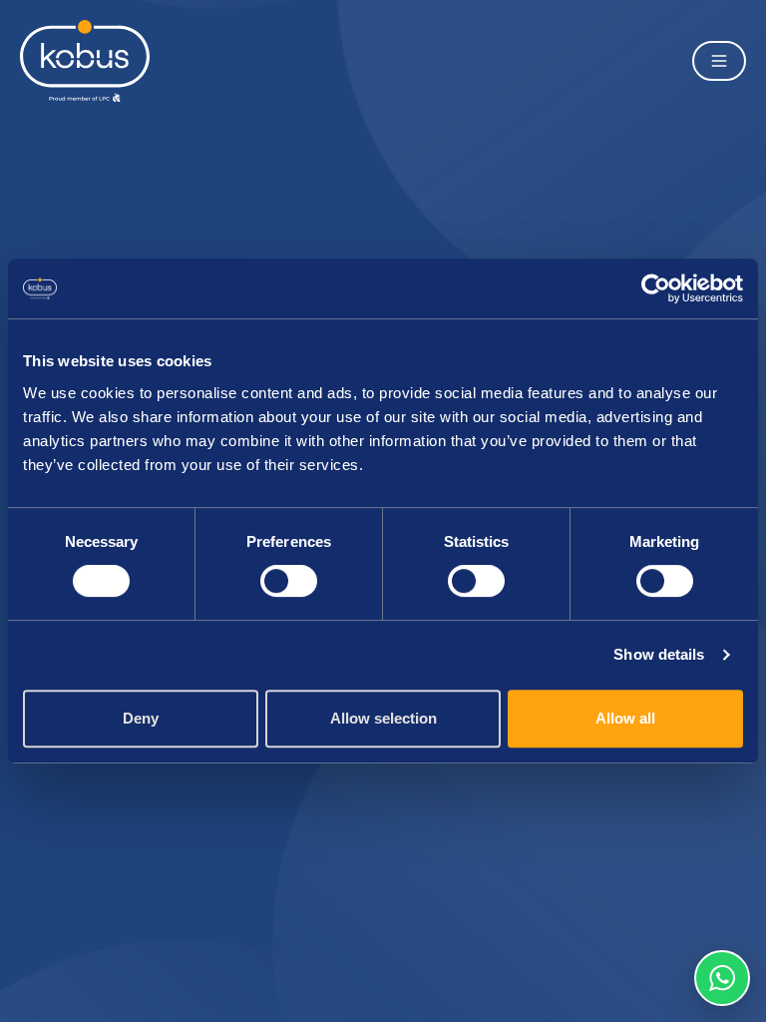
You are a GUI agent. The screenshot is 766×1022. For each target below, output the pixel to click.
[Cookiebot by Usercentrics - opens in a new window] (656, 288)
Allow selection (383, 718)
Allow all (625, 718)
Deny (141, 718)
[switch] (288, 581)
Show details (658, 654)
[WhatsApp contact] (722, 978)
